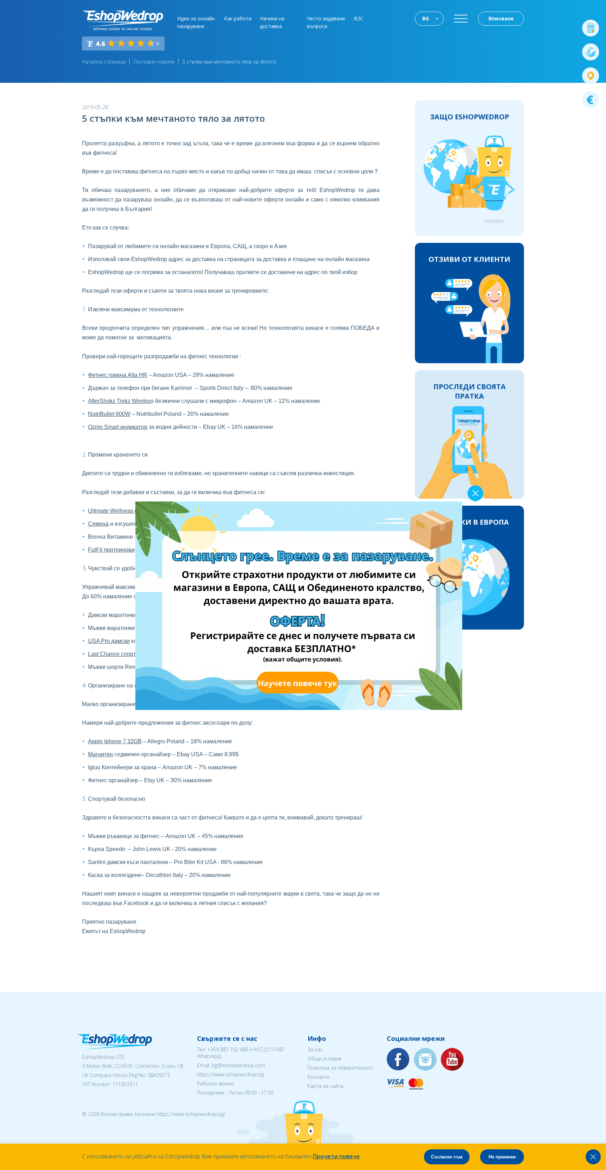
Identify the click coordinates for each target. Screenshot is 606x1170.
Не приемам (502, 1156)
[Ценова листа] (590, 99)
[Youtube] (452, 1059)
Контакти (318, 1076)
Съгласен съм (447, 1156)
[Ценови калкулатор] (590, 28)
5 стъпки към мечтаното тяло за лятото (229, 61)
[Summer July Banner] (262, 708)
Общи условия (324, 1058)
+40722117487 (268, 1049)
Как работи (237, 18)
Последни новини (154, 61)
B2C (358, 18)
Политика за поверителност (340, 1067)
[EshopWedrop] (122, 20)
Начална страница (104, 61)
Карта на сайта (325, 1086)
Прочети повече (336, 1156)
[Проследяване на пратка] (590, 75)
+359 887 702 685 (227, 1049)
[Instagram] (425, 1059)
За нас (315, 1049)
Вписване (501, 18)
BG (425, 18)
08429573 (159, 1075)
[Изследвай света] (590, 52)
